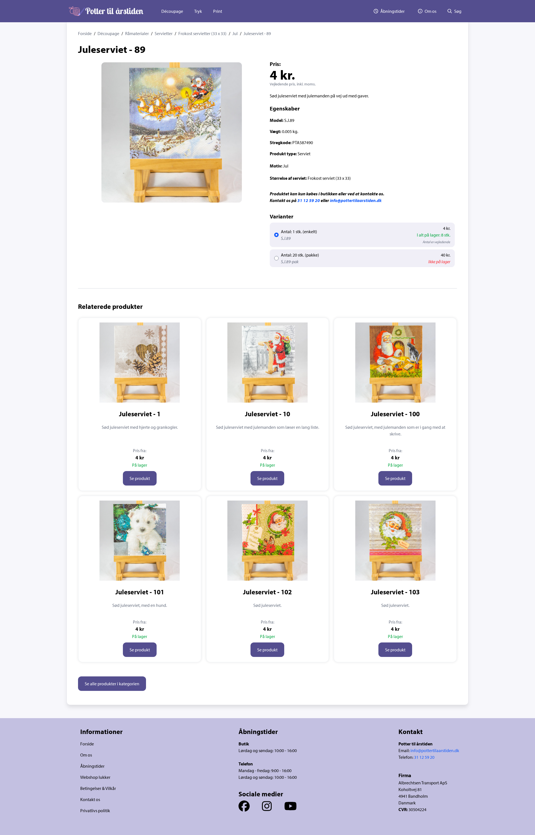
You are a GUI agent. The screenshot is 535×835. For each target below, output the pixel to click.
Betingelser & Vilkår (98, 788)
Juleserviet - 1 (139, 414)
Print (217, 11)
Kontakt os (90, 799)
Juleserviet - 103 (395, 592)
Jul (235, 33)
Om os (86, 755)
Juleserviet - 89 (257, 33)
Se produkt (140, 478)
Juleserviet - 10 (267, 414)
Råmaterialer (137, 33)
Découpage (172, 11)
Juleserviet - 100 (395, 414)
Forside (85, 33)
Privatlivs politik (95, 810)
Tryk (198, 11)
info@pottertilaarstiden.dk (355, 200)
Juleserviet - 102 (267, 592)
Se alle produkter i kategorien (112, 683)
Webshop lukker (95, 777)
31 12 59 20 (308, 200)
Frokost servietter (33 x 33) (202, 33)
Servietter (163, 33)
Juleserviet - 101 (139, 592)
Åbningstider (92, 766)
